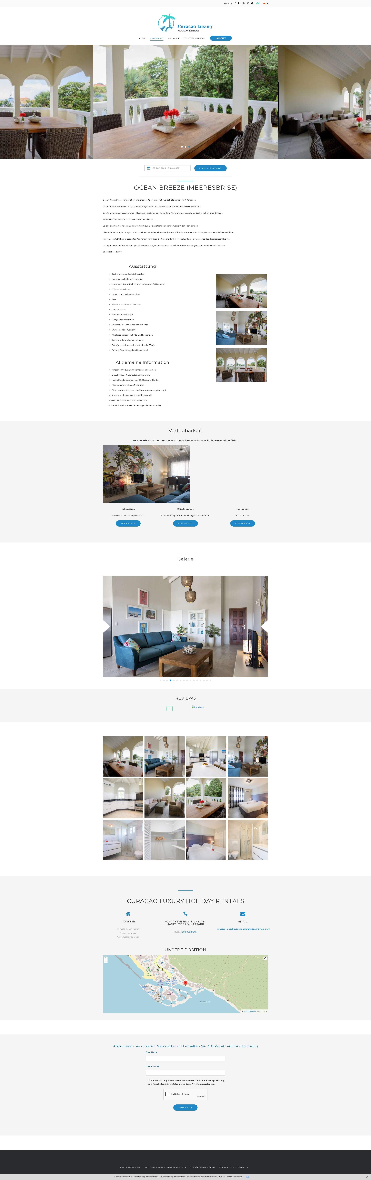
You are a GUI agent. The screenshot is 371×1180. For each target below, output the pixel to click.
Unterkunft (156, 38)
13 (200, 680)
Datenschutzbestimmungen (233, 1167)
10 (190, 680)
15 (207, 680)
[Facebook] (235, 3)
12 (197, 680)
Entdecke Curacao (194, 38)
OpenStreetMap (250, 1011)
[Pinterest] (252, 3)
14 (204, 680)
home (142, 38)
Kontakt (221, 38)
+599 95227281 (189, 931)
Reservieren (128, 523)
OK (248, 1177)
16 (210, 680)
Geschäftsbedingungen (202, 1167)
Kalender (173, 38)
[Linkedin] (239, 3)
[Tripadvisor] (257, 3)
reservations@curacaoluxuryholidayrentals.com (243, 929)
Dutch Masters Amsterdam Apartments (165, 1167)
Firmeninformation (130, 1167)
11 (194, 680)
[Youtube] (243, 3)
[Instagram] (248, 3)
